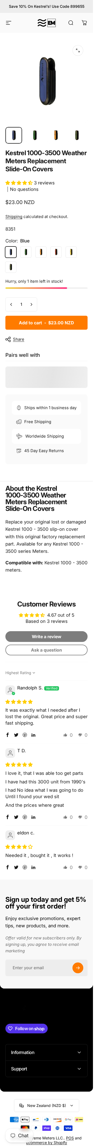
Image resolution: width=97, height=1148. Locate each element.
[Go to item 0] (13, 135)
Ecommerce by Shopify (46, 1142)
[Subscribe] (77, 967)
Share (18, 339)
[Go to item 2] (34, 135)
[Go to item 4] (76, 135)
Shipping (13, 216)
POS (70, 1138)
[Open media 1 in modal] (77, 50)
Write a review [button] (46, 636)
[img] (19, 701)
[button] (19, 183)
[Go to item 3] (55, 135)
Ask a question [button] (46, 650)
